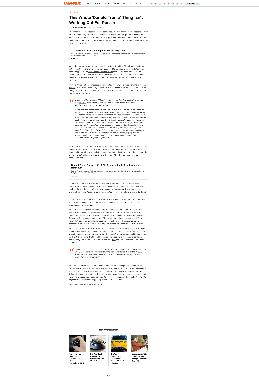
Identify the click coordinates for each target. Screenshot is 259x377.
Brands (116, 3)
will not (121, 77)
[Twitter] (164, 3)
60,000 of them (99, 231)
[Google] (177, 3)
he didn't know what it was (94, 149)
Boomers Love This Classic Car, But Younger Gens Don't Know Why (139, 357)
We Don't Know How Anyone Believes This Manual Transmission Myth (77, 358)
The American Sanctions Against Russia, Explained (98, 50)
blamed (83, 212)
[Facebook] (151, 3)
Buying (138, 3)
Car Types (127, 3)
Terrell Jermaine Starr (78, 27)
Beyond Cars (74, 12)
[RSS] (181, 3)
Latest (89, 3)
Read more (75, 59)
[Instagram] (172, 3)
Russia (72, 37)
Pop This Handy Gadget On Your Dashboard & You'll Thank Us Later (97, 357)
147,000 (82, 103)
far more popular (93, 199)
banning (140, 215)
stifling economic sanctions (100, 72)
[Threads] (168, 3)
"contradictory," (90, 112)
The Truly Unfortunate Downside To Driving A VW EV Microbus (117, 358)
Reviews (106, 3)
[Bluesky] (155, 3)
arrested (108, 192)
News (97, 3)
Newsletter (194, 3)
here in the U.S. (127, 199)
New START (142, 146)
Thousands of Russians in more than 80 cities (95, 186)
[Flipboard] (160, 3)
